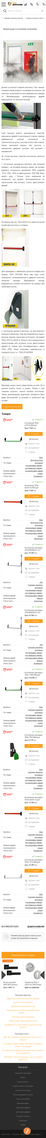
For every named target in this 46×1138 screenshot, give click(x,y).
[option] (12, 975)
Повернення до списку (12, 407)
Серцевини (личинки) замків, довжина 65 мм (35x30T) (23, 1026)
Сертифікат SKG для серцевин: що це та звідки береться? (23, 1058)
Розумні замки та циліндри (23, 1086)
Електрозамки (23, 1082)
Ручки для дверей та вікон (23, 1095)
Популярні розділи (34, 1134)
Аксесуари (23, 1121)
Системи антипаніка (23, 1090)
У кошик (35, 434)
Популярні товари (18, 1134)
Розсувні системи (23, 1116)
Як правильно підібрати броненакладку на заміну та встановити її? (23, 1051)
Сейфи (23, 1125)
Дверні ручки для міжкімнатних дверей (23, 998)
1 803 (9, 987)
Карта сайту (5, 1134)
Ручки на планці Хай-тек (23, 1002)
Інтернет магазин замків (13, 18)
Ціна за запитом (32, 987)
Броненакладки (23, 1103)
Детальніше (33, 439)
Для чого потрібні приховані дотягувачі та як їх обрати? (23, 1038)
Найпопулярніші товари (23, 955)
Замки (23, 1077)
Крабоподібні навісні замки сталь (23, 1021)
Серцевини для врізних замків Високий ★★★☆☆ (23, 1011)
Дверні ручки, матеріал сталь (23, 1006)
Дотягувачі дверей (23, 1112)
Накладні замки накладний (23, 1017)
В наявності (39, 419)
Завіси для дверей (23, 1108)
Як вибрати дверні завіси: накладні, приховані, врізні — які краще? (23, 1045)
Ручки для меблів (23, 1099)
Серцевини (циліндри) (23, 1073)
